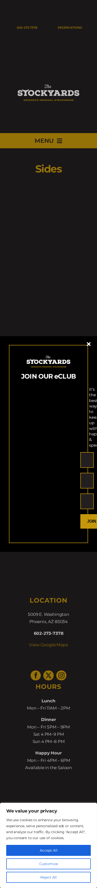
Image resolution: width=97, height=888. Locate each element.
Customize (48, 864)
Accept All (48, 850)
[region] (48, 845)
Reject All (48, 877)
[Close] (88, 344)
